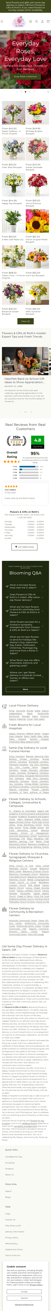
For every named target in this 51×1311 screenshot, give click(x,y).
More (25, 689)
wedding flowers (29, 1123)
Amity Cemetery (17, 756)
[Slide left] (20, 412)
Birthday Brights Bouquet (34, 132)
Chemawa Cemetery (18, 764)
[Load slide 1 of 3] (21, 91)
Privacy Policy (36, 1285)
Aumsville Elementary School (23, 836)
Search (8, 1191)
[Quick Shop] (30, 21)
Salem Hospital (17, 739)
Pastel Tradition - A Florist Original (11, 132)
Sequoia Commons (39, 929)
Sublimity (21, 719)
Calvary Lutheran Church (29, 891)
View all (25, 321)
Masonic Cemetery (18, 789)
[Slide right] (31, 412)
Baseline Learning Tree (21, 841)
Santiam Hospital (39, 739)
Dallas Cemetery (16, 776)
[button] (36, 21)
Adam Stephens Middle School (33, 819)
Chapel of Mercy (25, 896)
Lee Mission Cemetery (19, 787)
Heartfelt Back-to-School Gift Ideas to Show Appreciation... (25, 380)
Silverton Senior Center (23, 931)
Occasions (10, 1163)
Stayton (12, 719)
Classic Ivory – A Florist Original (13, 276)
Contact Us (10, 1220)
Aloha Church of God (21, 866)
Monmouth (14, 716)
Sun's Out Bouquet (35, 275)
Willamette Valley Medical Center (24, 742)
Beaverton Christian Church (36, 871)
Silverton (44, 716)
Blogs (8, 1197)
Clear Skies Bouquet (12, 167)
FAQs (7, 1214)
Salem (35, 716)
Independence (15, 713)
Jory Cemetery (16, 784)
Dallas (37, 711)
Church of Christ (27, 902)
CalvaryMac (25, 893)
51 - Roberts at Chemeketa (22, 811)
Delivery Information (14, 1232)
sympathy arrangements (25, 1126)
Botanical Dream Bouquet (10, 312)
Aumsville (20, 711)
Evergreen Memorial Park (37, 776)
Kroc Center (15, 923)
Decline (24, 1298)
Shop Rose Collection (25, 76)
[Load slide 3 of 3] (29, 91)
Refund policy (11, 1243)
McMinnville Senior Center (28, 926)
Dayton (45, 711)
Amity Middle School (33, 827)
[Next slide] (34, 92)
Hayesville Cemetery (19, 781)
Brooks (30, 711)
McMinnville (43, 713)
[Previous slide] (17, 92)
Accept (24, 1291)
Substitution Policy (14, 1249)
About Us (9, 1174)
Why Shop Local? (13, 1225)
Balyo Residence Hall (38, 839)
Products (9, 1169)
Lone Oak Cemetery (39, 787)
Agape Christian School (20, 822)
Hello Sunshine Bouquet (33, 312)
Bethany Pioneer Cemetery (24, 759)
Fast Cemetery (16, 778)
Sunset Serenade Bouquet (34, 168)
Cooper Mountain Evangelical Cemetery (29, 773)
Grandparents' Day (13, 1157)
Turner (30, 719)
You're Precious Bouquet (33, 204)
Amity (12, 711)
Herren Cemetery (40, 781)
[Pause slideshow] (48, 92)
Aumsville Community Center (23, 920)
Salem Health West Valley (36, 736)
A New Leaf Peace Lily (13, 239)
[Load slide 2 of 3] (25, 91)
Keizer (30, 713)
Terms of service (12, 1255)
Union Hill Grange (36, 934)
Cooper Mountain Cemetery (34, 770)
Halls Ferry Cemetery (37, 778)
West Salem (39, 719)
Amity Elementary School (29, 825)
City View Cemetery (39, 764)
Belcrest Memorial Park (37, 756)
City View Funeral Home (23, 767)
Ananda (33, 868)
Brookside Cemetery (39, 762)
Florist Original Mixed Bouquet (36, 240)
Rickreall (26, 716)
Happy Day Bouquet (12, 203)
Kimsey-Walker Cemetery (37, 784)
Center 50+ (43, 920)
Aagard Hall (43, 811)
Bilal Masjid (34, 885)
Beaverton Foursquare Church (23, 874)
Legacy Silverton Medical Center (24, 733)
